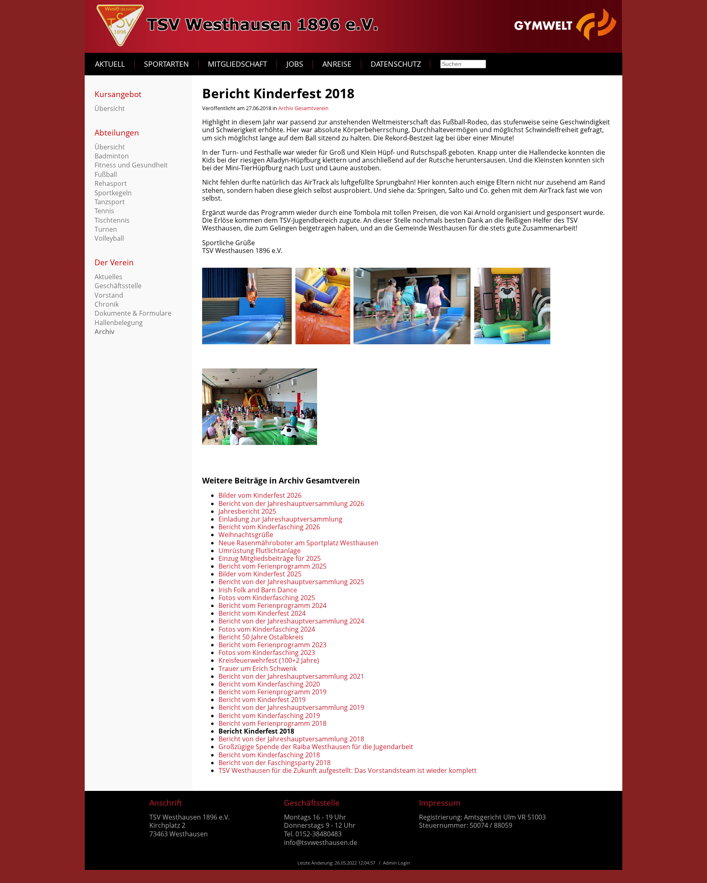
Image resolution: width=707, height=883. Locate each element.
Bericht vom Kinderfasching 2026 (269, 526)
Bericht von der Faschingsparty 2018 (274, 762)
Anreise (336, 64)
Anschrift (165, 802)
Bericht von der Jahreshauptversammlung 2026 (291, 503)
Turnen (106, 229)
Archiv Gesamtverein (303, 108)
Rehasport (111, 183)
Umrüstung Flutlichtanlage (259, 550)
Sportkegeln (113, 192)
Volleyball (109, 238)
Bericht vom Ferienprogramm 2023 (272, 644)
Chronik (107, 304)
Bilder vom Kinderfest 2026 (260, 495)
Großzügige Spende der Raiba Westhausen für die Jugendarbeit (315, 746)
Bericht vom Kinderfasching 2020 (269, 684)
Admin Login (396, 863)
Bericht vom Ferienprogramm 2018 (272, 723)
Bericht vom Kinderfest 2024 (262, 613)
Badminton (112, 155)
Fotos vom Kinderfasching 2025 (266, 597)
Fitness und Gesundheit (131, 164)
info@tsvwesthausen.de (320, 842)
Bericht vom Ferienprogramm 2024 (272, 605)
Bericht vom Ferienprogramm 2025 (272, 566)
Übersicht (110, 108)
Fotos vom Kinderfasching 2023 (266, 652)
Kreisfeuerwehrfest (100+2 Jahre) (268, 660)
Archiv (105, 331)
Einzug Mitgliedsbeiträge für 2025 (269, 558)
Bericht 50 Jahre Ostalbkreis (261, 636)
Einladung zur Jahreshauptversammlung (280, 519)
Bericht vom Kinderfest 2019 (262, 699)
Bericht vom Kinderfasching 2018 (269, 754)
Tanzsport (110, 201)
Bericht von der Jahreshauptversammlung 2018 (291, 738)
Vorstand (109, 295)
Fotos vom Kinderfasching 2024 (266, 629)
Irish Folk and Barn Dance (257, 589)
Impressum (440, 802)
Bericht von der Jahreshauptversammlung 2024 (291, 621)
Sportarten (166, 64)
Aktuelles (108, 276)
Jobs (294, 64)
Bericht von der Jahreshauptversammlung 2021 (291, 676)
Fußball (106, 174)
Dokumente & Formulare (133, 313)
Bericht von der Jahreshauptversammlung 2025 (291, 581)
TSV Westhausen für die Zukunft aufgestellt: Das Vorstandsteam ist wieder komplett (347, 770)
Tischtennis (112, 220)
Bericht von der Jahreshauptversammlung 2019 (291, 707)
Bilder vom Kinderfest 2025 (260, 573)
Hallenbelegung (119, 322)
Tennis (104, 210)
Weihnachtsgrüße (245, 534)
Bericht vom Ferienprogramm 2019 (272, 691)
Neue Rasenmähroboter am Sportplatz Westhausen (298, 542)
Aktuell (110, 64)
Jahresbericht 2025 (247, 511)
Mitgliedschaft (237, 64)
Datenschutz (396, 64)
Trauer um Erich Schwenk (257, 668)
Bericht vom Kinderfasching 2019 (269, 715)
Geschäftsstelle (118, 285)
